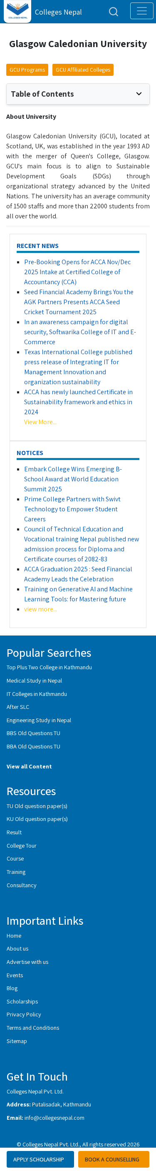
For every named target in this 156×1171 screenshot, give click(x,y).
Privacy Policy (24, 1014)
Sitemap (17, 1041)
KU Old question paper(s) (37, 819)
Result (14, 832)
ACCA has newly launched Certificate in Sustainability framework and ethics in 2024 (78, 402)
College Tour (22, 845)
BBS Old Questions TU (33, 733)
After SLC (18, 707)
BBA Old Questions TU (33, 746)
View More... (40, 422)
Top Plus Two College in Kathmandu (49, 667)
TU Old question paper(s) (37, 806)
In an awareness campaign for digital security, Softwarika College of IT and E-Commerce (80, 332)
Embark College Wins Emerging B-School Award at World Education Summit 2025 (73, 479)
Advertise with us (27, 962)
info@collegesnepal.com (54, 1117)
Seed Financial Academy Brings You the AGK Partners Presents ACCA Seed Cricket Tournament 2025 (79, 302)
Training (16, 872)
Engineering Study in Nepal (39, 720)
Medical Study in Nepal (34, 680)
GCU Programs (27, 69)
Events (15, 975)
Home (14, 935)
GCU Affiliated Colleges (83, 69)
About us (17, 948)
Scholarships (22, 1001)
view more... (40, 609)
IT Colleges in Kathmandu (37, 694)
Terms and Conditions (33, 1027)
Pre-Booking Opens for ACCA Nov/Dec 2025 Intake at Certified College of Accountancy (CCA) (77, 272)
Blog (12, 988)
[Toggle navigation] (142, 11)
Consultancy (22, 885)
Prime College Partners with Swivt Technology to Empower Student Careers (72, 509)
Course (15, 858)
